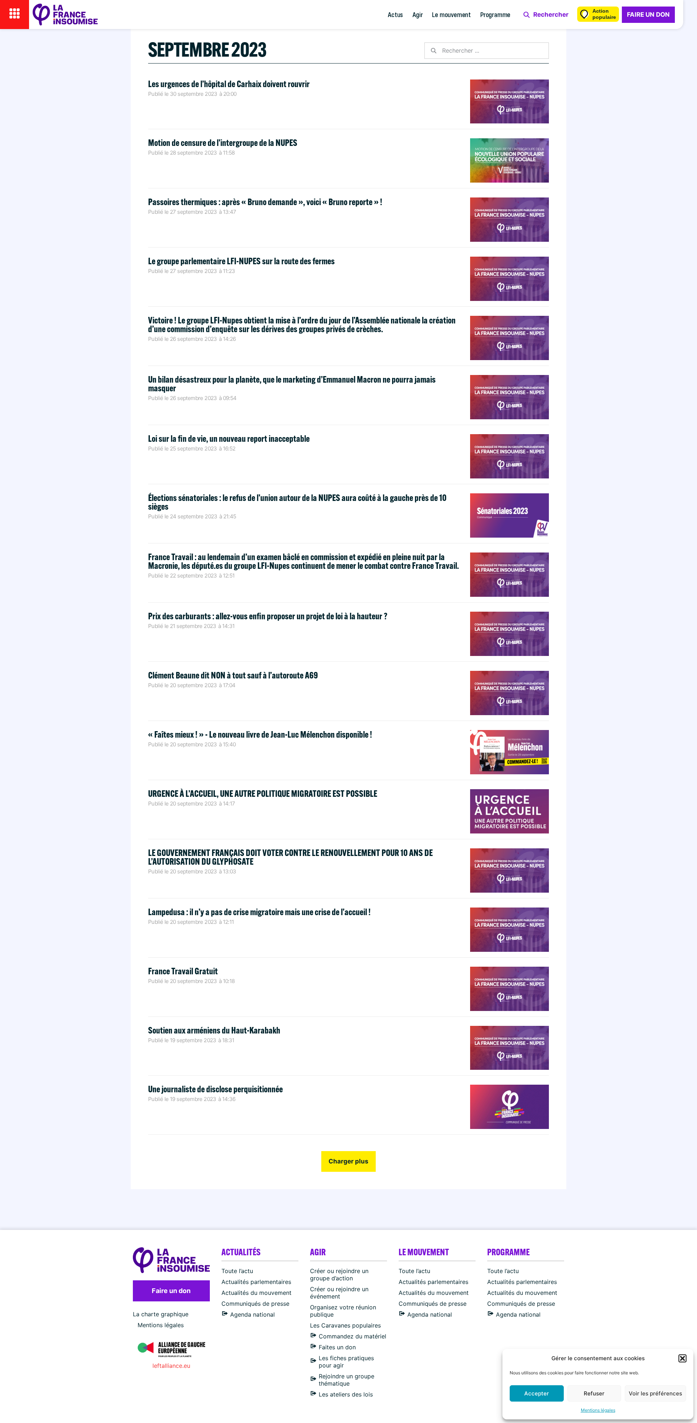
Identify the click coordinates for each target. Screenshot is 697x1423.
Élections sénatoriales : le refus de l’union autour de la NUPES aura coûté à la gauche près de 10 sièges (297, 502)
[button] (682, 1358)
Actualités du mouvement (256, 1292)
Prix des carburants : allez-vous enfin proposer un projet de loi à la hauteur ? (267, 615)
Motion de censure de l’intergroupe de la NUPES (222, 142)
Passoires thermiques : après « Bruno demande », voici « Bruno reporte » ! (265, 201)
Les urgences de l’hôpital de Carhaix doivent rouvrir (229, 83)
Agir (417, 14)
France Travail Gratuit (183, 970)
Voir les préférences (655, 1393)
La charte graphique (160, 1314)
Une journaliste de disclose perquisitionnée (215, 1088)
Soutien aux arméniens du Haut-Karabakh (214, 1030)
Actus (395, 14)
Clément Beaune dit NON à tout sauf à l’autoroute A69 (233, 675)
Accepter (536, 1393)
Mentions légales (598, 1410)
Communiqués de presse (255, 1303)
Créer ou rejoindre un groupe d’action (339, 1274)
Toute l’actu (237, 1271)
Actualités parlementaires (256, 1281)
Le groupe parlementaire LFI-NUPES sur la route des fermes (242, 260)
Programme (495, 14)
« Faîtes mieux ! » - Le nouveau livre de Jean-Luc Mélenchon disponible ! (260, 734)
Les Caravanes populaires (345, 1325)
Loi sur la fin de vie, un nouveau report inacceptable (229, 438)
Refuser (594, 1393)
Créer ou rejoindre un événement (339, 1292)
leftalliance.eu (171, 1365)
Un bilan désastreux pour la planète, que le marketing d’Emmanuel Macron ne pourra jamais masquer (292, 384)
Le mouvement (451, 14)
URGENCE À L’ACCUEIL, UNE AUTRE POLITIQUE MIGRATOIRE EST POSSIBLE (262, 793)
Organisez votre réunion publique (343, 1311)
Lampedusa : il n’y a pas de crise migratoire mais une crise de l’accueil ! (259, 911)
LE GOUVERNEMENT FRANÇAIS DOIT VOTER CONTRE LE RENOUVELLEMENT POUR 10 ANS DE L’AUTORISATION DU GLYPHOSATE (290, 857)
